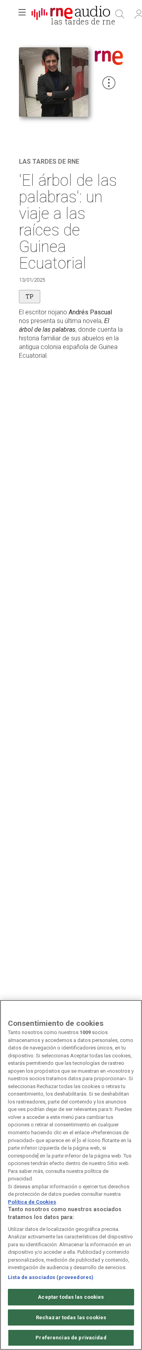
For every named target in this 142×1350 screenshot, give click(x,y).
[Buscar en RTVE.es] (119, 14)
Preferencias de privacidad (71, 1338)
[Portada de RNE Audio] (71, 14)
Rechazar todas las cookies (71, 1317)
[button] (22, 14)
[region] (71, 1175)
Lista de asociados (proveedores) (50, 1277)
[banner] (71, 14)
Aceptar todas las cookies (71, 1297)
